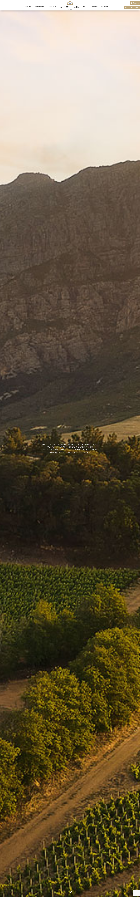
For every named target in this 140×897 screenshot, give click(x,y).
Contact (104, 7)
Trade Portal (133, 7)
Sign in (136, 3)
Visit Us (95, 7)
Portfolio (39, 7)
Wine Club (52, 7)
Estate (28, 7)
